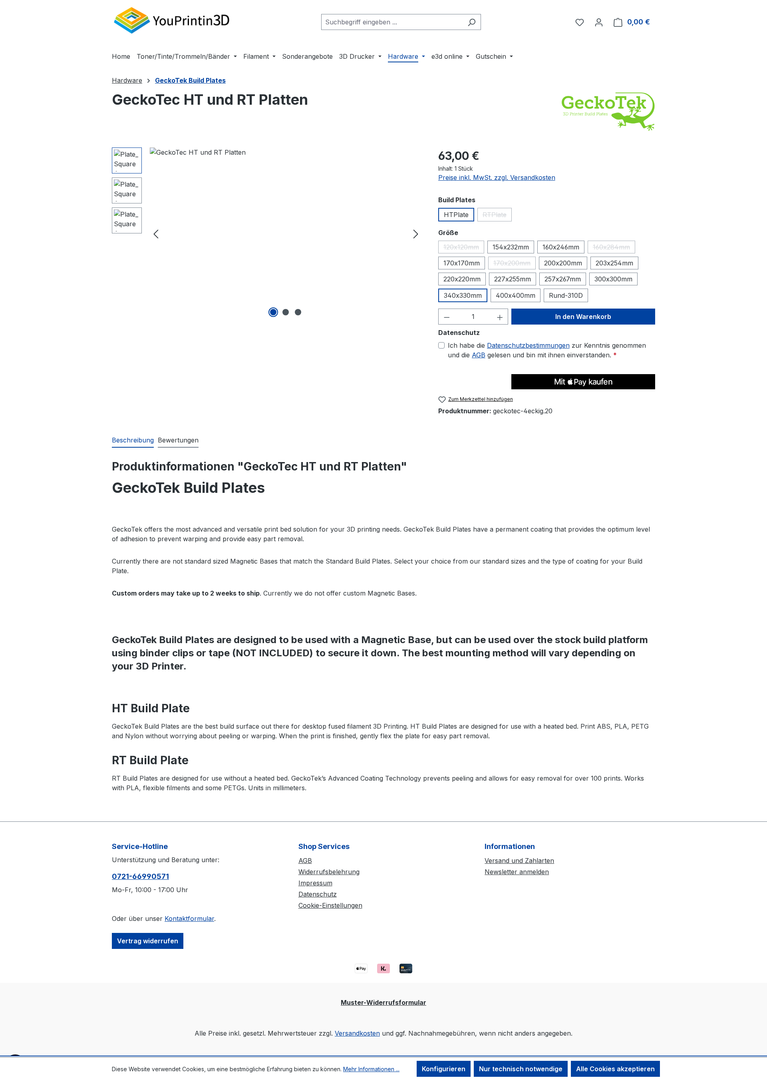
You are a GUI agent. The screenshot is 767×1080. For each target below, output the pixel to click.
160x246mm (560, 247)
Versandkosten (357, 1033)
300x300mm (613, 279)
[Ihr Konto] (598, 22)
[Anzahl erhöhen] (500, 317)
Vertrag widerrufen (147, 941)
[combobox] (392, 22)
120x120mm (463, 248)
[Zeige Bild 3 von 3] (298, 312)
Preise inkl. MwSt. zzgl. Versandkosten (496, 177)
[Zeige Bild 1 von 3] (273, 312)
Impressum (315, 883)
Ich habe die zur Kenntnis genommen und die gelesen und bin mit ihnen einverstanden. (547, 350)
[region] (267, 233)
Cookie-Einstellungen (330, 905)
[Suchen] (471, 22)
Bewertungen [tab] (178, 440)
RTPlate (497, 216)
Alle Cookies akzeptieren (615, 1069)
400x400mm (515, 295)
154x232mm (511, 247)
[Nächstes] (416, 234)
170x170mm (461, 263)
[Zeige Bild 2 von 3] (285, 312)
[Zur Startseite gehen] (172, 20)
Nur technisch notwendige (520, 1069)
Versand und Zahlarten (519, 861)
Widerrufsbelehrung (329, 872)
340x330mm (463, 295)
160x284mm (614, 248)
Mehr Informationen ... (371, 1069)
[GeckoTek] (607, 112)
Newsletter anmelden (517, 872)
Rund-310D (566, 295)
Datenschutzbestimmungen (528, 345)
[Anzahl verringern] (446, 317)
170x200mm (514, 264)
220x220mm (462, 279)
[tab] (133, 440)
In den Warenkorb (583, 317)
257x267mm (562, 279)
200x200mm (563, 263)
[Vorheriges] (156, 234)
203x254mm (614, 263)
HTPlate (456, 215)
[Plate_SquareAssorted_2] (286, 233)
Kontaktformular (189, 919)
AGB (478, 355)
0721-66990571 (140, 876)
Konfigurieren (443, 1069)
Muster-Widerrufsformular (383, 1002)
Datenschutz (317, 894)
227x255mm (512, 279)
